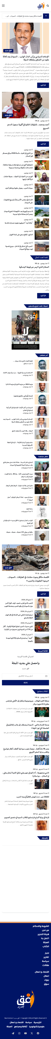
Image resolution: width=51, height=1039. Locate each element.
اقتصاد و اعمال (42, 972)
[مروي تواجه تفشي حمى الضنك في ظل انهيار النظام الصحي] (42, 615)
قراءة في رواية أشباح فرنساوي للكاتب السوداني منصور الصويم (26, 817)
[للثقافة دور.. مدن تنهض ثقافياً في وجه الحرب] (42, 805)
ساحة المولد (29, 509)
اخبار (47, 953)
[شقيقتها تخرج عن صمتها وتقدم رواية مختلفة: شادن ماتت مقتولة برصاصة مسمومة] (42, 165)
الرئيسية (37, 1022)
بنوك (46, 980)
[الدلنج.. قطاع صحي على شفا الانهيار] (42, 235)
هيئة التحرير (43, 934)
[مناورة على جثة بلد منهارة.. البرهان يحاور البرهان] (42, 489)
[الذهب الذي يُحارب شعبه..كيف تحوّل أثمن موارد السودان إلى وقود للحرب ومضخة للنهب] (42, 603)
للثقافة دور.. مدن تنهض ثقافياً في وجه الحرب (32, 797)
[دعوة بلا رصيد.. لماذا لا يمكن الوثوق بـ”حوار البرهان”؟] (42, 501)
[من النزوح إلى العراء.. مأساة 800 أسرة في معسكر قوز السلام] (42, 153)
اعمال (46, 976)
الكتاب (46, 946)
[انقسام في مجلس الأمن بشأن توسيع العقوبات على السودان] (42, 200)
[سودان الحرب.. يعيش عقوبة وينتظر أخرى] (42, 188)
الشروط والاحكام (41, 926)
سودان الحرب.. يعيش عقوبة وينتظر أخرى (19, 188)
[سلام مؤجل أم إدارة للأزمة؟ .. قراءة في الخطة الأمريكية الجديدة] (42, 446)
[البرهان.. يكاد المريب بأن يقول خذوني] (42, 434)
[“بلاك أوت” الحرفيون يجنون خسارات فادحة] (42, 223)
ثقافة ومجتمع (20, 1027)
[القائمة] (3, 7)
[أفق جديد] (41, 6)
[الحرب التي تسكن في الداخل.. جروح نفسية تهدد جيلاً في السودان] (42, 246)
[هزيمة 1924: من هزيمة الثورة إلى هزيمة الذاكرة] (42, 388)
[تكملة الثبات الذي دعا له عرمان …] (42, 364)
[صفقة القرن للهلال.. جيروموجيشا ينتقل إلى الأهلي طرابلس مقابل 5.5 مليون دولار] (42, 712)
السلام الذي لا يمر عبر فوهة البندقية (34, 267)
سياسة (45, 961)
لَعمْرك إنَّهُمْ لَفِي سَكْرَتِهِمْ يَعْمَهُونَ (23, 396)
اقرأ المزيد (43, 85)
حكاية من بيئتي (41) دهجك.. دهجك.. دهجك (19, 532)
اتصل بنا (45, 938)
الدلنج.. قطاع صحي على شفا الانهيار (21, 235)
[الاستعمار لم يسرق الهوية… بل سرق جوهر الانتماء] (42, 376)
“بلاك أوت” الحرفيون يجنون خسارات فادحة (19, 223)
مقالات (45, 965)
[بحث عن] (47, 7)
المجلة (46, 942)
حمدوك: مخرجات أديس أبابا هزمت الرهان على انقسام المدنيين (22, 16)
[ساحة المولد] (42, 512)
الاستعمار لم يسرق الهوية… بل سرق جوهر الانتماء (18, 373)
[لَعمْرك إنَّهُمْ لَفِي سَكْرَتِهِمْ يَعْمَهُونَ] (42, 399)
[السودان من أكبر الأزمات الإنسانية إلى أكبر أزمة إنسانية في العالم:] (42, 411)
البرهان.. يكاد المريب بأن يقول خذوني (22, 431)
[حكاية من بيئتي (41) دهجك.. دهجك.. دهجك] (42, 536)
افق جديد (16, 1018)
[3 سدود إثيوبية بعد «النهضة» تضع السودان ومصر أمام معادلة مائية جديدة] (42, 212)
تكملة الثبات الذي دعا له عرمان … (23, 361)
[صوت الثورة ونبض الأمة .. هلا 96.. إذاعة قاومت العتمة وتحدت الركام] (42, 477)
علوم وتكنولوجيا (37, 1027)
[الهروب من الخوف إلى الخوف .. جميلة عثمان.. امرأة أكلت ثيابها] (42, 177)
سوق (46, 984)
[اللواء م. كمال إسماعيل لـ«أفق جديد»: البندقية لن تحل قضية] (42, 524)
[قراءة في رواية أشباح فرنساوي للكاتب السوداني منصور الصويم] (42, 825)
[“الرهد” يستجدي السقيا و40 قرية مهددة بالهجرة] (42, 638)
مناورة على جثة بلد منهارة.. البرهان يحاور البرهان (19, 486)
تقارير (46, 957)
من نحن (45, 930)
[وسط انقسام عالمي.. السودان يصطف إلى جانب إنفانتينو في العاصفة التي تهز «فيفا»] (42, 736)
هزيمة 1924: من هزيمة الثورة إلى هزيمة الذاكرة (19, 384)
